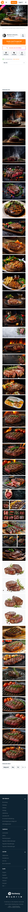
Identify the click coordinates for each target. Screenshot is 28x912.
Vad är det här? (16, 59)
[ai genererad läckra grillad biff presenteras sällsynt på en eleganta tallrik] (13, 774)
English (4, 894)
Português (5, 899)
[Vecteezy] (2, 2)
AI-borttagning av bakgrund (9, 842)
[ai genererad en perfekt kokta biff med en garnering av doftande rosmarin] (6, 562)
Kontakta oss (5, 879)
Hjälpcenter (5, 877)
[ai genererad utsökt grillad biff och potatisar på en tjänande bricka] (10, 513)
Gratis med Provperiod (14, 41)
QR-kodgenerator (6, 845)
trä (18, 788)
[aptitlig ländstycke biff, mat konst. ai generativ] (13, 172)
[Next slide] (22, 789)
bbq (13, 788)
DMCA (3, 857)
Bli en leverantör (6, 885)
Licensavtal (5, 854)
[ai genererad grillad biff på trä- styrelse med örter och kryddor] (13, 667)
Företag (4, 832)
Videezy (4, 829)
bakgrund (6, 788)
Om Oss (4, 882)
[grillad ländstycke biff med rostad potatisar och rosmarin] (13, 681)
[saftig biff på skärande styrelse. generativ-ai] (13, 653)
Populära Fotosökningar (8, 865)
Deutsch (4, 902)
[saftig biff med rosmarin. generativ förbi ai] (13, 695)
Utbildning (5, 834)
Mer (3, 907)
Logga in (21, 2)
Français (4, 904)
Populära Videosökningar (8, 868)
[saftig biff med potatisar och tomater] (9, 549)
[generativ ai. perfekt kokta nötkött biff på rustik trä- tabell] (13, 99)
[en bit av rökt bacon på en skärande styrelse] (13, 481)
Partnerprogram (6, 859)
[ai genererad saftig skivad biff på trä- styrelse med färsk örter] (13, 536)
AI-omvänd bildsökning (8, 840)
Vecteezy (4, 826)
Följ (23, 36)
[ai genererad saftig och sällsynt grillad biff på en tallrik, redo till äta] (13, 710)
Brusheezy (5, 823)
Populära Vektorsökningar (8, 862)
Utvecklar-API (5, 837)
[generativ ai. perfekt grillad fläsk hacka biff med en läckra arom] (13, 208)
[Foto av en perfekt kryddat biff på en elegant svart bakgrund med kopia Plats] (13, 358)
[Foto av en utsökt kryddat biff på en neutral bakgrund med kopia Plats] (13, 332)
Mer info (5, 62)
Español (4, 896)
